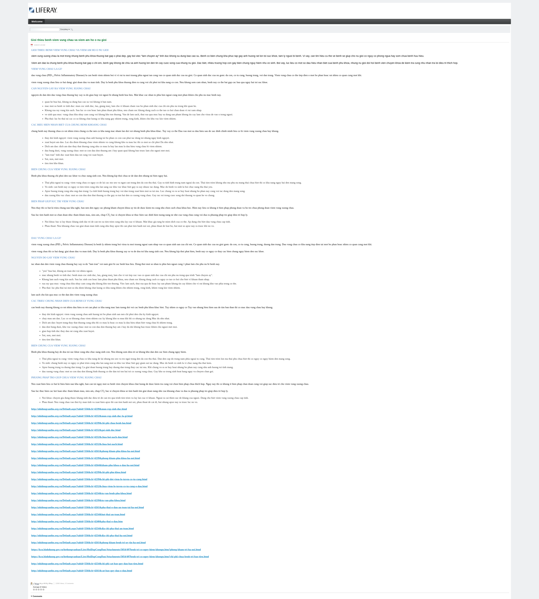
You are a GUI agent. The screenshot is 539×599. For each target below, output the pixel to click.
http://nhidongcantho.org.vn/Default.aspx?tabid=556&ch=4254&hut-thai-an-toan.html (78, 514)
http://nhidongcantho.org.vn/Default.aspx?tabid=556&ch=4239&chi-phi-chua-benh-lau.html (81, 423)
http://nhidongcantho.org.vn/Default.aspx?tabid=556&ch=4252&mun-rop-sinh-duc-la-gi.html (82, 416)
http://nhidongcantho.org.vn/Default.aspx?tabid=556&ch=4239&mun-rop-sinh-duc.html (79, 409)
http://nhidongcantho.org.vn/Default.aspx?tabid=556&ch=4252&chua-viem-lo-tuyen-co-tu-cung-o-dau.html (89, 486)
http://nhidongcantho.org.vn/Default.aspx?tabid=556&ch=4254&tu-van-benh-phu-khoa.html (81, 493)
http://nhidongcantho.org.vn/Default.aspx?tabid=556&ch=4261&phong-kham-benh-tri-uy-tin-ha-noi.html (88, 542)
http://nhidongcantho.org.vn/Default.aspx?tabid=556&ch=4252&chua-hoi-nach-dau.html (79, 437)
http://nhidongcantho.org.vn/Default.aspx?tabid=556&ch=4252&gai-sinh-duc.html (76, 430)
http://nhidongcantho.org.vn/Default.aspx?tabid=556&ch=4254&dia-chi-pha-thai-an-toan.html (82, 528)
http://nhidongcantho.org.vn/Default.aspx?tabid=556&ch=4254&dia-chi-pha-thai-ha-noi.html (81, 535)
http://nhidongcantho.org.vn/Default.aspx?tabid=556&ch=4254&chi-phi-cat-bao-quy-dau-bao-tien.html (87, 563)
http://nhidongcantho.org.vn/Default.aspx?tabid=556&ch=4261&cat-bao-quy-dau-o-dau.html (81, 570)
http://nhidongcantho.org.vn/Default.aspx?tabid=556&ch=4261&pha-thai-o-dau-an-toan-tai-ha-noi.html (87, 507)
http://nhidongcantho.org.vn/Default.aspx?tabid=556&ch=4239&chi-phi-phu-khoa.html (78, 472)
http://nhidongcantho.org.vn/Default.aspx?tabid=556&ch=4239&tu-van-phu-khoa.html (78, 500)
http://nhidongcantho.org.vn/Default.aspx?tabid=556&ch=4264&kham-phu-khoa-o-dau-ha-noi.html (85, 465)
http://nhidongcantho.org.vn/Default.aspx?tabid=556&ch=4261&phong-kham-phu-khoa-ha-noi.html (85, 451)
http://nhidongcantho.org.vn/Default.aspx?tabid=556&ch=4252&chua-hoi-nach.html (77, 444)
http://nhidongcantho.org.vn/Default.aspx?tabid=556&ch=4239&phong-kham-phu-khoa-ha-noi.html (85, 458)
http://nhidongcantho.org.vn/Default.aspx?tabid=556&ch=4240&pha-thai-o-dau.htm (77, 521)
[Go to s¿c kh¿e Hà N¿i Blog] (42, 10)
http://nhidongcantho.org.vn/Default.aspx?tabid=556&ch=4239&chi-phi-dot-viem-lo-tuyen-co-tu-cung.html (89, 479)
